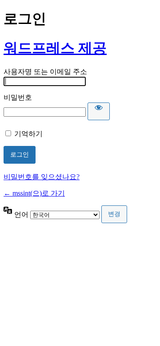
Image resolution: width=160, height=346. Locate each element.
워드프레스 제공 (55, 48)
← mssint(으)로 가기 (34, 193)
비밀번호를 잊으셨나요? (42, 177)
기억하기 (28, 134)
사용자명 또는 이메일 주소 (45, 71)
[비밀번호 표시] (99, 111)
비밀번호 (18, 97)
